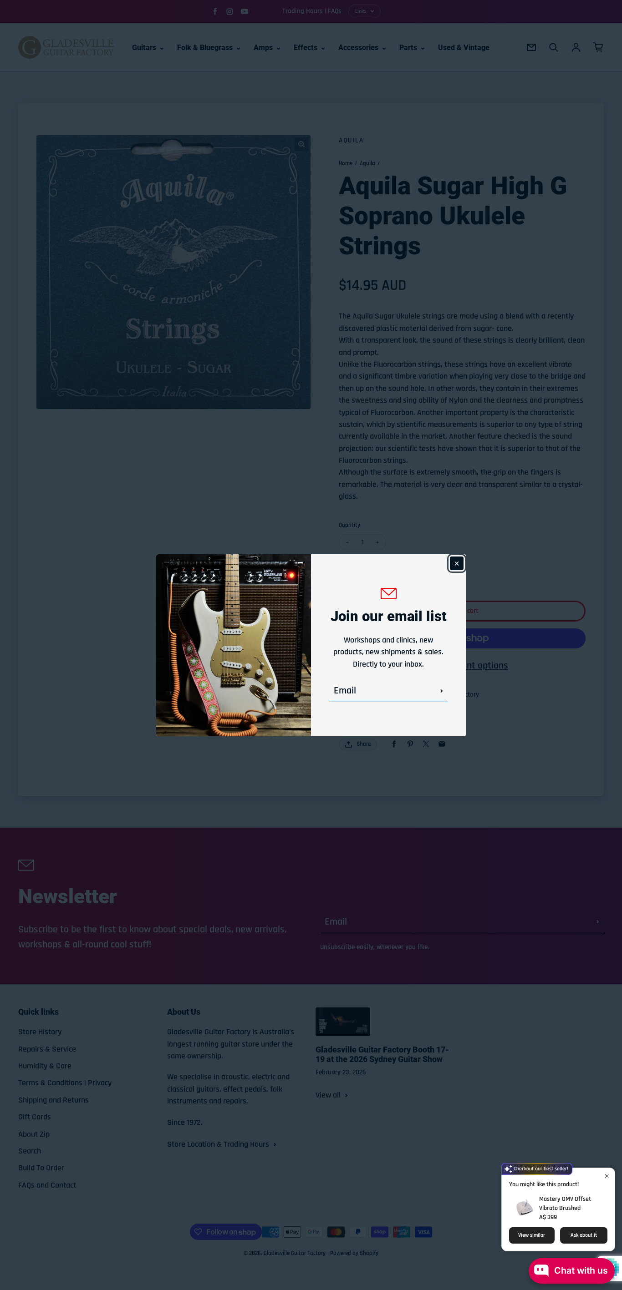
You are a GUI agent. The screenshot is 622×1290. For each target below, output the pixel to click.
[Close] (457, 563)
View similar (531, 1235)
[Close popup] (607, 1176)
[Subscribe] (441, 690)
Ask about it (584, 1235)
